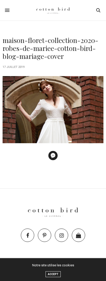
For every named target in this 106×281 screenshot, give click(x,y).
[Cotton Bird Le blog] (53, 10)
